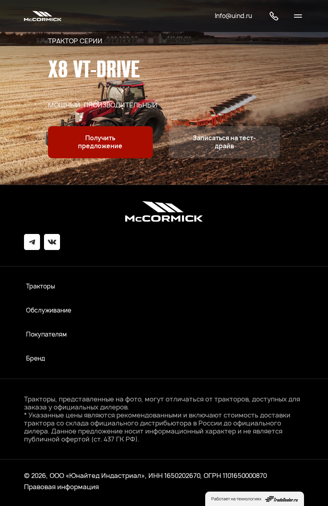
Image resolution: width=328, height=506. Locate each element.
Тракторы (40, 286)
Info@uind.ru (233, 16)
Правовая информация (61, 487)
